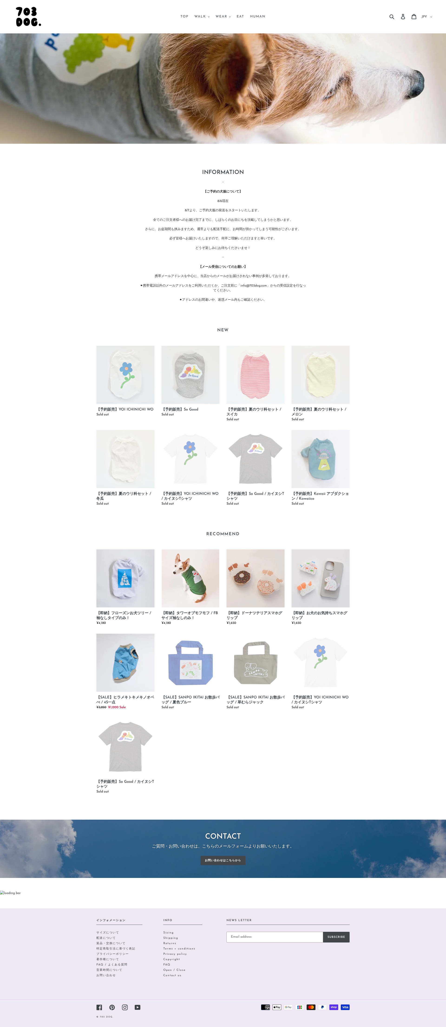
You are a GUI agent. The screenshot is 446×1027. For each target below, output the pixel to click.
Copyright (171, 959)
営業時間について (109, 970)
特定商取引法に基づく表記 (115, 948)
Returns (169, 943)
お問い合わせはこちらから (223, 860)
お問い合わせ (106, 975)
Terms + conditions (179, 948)
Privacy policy (175, 954)
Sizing (168, 932)
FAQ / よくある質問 (112, 964)
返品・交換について (111, 943)
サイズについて (107, 932)
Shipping (170, 938)
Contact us (172, 975)
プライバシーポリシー (112, 954)
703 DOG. (107, 1017)
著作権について (107, 959)
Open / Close (174, 970)
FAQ (167, 964)
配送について (106, 938)
